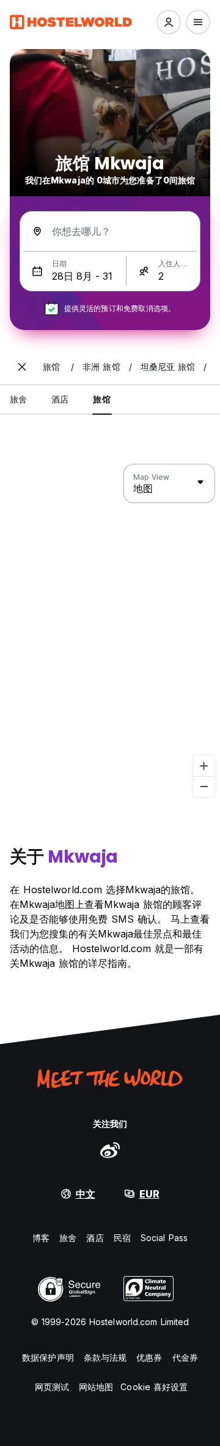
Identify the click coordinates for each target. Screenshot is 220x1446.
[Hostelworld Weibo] (110, 1149)
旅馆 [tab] (101, 399)
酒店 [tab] (59, 399)
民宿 (122, 1238)
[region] (110, 630)
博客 (41, 1238)
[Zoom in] (204, 766)
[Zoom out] (204, 786)
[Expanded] (22, 367)
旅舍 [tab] (18, 399)
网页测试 (52, 1387)
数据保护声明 (48, 1357)
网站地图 (96, 1387)
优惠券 (149, 1357)
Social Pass (164, 1238)
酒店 (94, 1238)
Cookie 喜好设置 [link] (154, 1387)
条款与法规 (105, 1357)
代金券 (185, 1357)
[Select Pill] (168, 22)
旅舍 (67, 1238)
